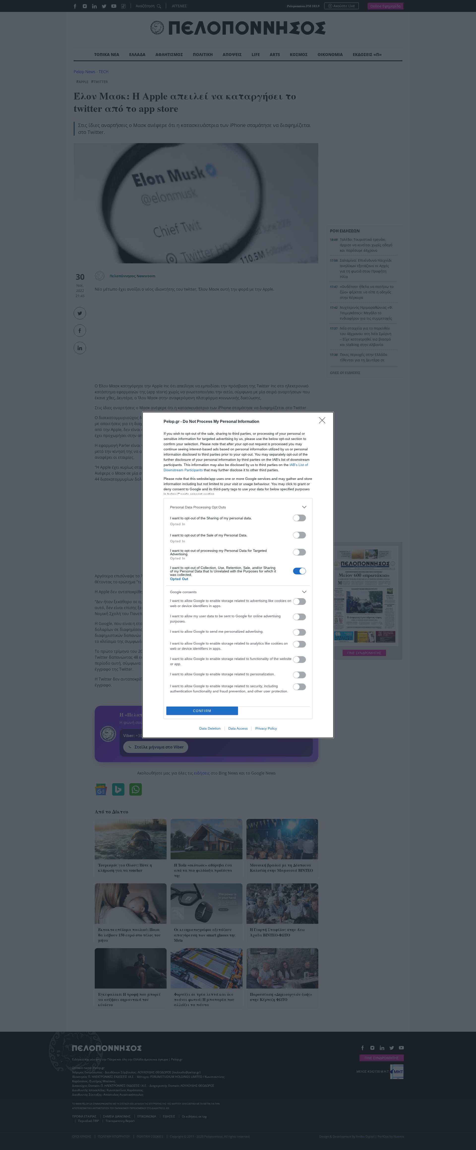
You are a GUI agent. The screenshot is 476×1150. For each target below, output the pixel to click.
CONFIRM (202, 711)
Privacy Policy (266, 728)
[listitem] (238, 507)
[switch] (299, 518)
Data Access (238, 728)
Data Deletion (210, 728)
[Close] (323, 422)
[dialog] (238, 575)
